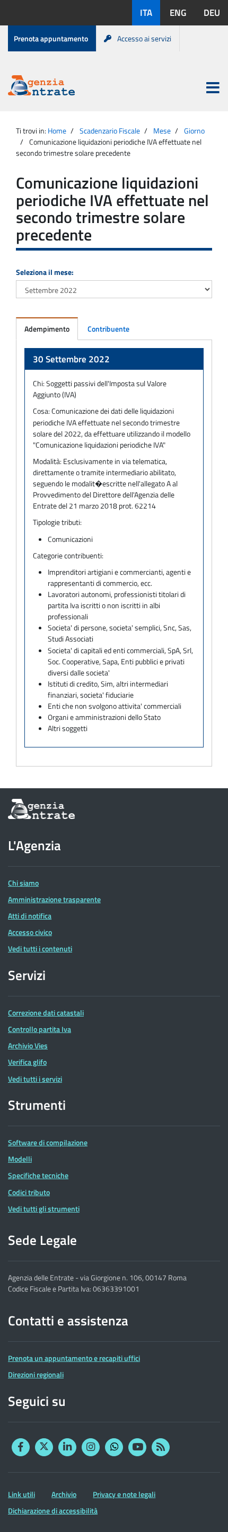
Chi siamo (23, 882)
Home (57, 130)
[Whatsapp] (114, 1447)
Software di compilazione (47, 1142)
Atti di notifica (29, 915)
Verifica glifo (27, 1061)
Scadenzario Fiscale (110, 130)
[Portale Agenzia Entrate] (41, 87)
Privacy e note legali (124, 1494)
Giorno (194, 130)
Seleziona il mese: (45, 272)
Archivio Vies (28, 1045)
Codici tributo (29, 1192)
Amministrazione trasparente (54, 899)
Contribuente (108, 328)
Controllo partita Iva (39, 1029)
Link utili (21, 1494)
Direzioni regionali (36, 1374)
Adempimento (46, 328)
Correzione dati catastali (46, 1012)
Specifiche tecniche (38, 1175)
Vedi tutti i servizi (35, 1078)
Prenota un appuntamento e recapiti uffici (74, 1358)
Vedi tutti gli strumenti (44, 1208)
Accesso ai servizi (144, 38)
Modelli (20, 1158)
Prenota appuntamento (51, 38)
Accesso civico (30, 932)
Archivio (63, 1494)
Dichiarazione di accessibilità (53, 1510)
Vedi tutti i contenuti (40, 948)
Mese (162, 130)
